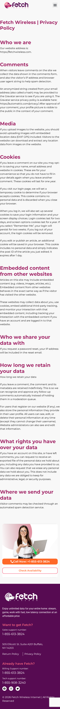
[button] (55, 5)
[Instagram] (11, 688)
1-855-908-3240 (14, 682)
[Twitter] (18, 688)
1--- (13, 673)
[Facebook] (4, 688)
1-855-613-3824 (13, 634)
